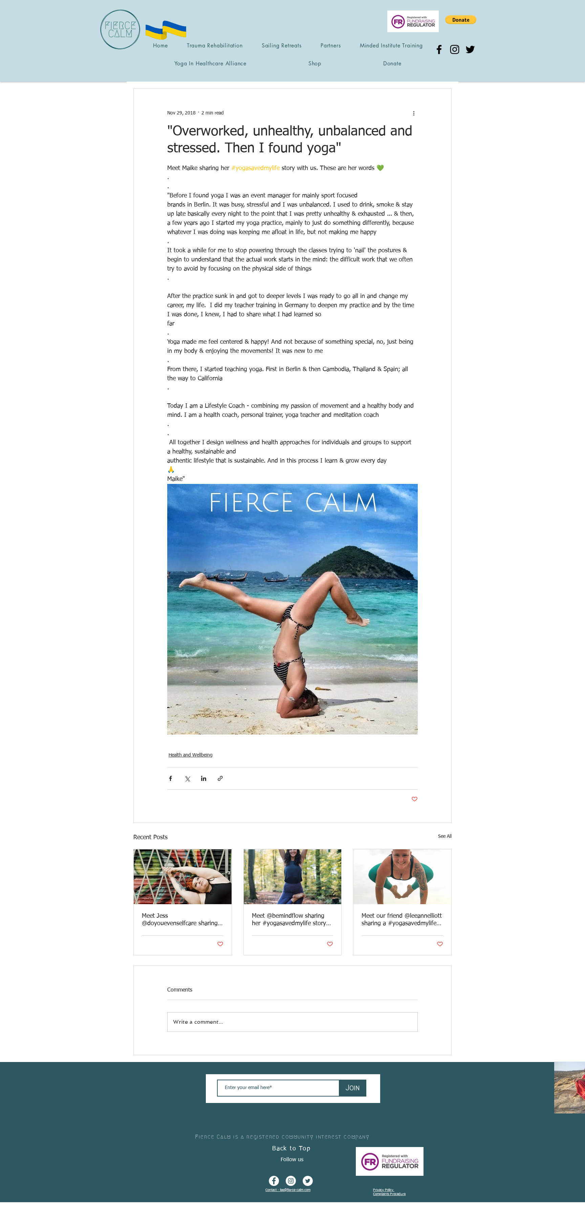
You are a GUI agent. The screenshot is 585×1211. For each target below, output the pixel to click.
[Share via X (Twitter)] (187, 778)
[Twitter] (470, 49)
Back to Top (291, 1149)
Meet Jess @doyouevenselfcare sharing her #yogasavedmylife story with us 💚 (180, 920)
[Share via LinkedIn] (203, 778)
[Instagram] (455, 49)
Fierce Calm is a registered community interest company (282, 1137)
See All (445, 836)
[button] (460, 19)
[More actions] (414, 113)
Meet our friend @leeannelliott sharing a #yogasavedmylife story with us (402, 920)
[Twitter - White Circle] (308, 1181)
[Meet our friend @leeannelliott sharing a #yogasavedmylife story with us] (402, 876)
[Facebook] (439, 49)
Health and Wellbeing (191, 755)
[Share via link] (220, 778)
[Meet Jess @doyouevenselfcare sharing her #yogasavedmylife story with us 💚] (183, 876)
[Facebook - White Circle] (274, 1181)
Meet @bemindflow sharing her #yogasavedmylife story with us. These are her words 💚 (290, 920)
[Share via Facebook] (170, 778)
